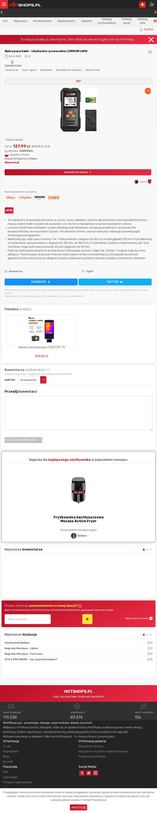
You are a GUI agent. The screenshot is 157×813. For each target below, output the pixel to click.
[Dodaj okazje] (142, 4)
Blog (6, 756)
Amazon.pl (12, 69)
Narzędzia (46, 69)
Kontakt (8, 761)
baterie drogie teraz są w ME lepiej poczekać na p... (35, 557)
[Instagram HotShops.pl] (95, 772)
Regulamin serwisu (90, 746)
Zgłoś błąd (10, 777)
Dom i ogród (29, 69)
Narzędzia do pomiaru (69, 69)
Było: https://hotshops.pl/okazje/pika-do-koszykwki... (36, 567)
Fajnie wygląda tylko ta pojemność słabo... (29, 577)
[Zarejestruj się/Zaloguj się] (152, 4)
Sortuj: (10, 380)
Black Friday (93, 69)
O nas (7, 746)
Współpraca (10, 751)
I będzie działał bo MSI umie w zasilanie (27, 587)
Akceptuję (78, 807)
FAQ (5, 772)
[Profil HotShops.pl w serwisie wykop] (88, 772)
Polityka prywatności (92, 756)
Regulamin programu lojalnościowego (103, 751)
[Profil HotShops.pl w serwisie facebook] (81, 772)
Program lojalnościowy (18, 782)
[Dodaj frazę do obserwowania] (87, 619)
